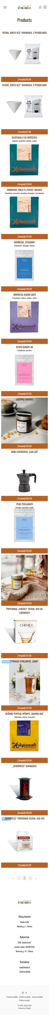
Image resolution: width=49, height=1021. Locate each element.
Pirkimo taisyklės (24, 1000)
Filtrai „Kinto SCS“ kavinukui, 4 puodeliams (24, 85)
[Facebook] (26, 993)
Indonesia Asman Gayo (24, 294)
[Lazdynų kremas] (24, 420)
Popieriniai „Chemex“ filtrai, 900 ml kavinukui (24, 610)
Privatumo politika (12, 997)
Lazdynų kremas (24, 399)
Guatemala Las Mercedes (24, 137)
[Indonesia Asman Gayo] (24, 316)
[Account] (40, 7)
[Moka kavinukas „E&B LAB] (24, 473)
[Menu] (5, 7)
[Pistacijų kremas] (24, 578)
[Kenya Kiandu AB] (24, 368)
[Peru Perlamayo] (24, 525)
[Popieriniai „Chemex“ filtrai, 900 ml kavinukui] (24, 630)
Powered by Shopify (24, 1008)
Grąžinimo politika (25, 997)
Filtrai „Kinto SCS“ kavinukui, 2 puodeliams (24, 32)
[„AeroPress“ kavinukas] (24, 787)
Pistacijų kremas (24, 556)
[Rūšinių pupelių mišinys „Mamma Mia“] (24, 735)
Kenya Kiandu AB (24, 347)
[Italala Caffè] (24, 7)
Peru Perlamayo (24, 504)
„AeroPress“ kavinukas (24, 766)
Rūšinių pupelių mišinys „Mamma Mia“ (24, 713)
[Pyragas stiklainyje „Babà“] (24, 682)
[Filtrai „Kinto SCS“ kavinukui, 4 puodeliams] (24, 106)
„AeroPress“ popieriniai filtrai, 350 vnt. (24, 818)
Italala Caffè (27, 1005)
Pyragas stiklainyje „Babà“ (24, 661)
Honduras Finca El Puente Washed (24, 190)
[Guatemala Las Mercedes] (24, 159)
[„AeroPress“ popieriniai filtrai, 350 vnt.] (24, 840)
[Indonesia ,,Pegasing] (24, 263)
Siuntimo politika (37, 997)
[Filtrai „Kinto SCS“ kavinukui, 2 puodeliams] (24, 54)
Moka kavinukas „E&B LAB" (24, 452)
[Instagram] (23, 993)
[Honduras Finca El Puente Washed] (24, 211)
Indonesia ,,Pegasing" (24, 242)
